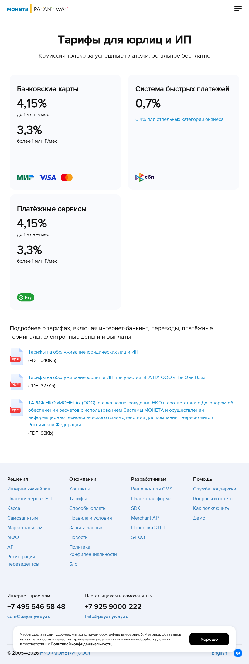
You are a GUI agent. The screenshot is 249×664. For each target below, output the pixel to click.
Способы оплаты (87, 508)
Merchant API (145, 518)
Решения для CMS (151, 489)
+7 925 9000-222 (113, 606)
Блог (74, 564)
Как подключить (211, 508)
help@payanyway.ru (106, 616)
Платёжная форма (151, 499)
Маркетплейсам (25, 528)
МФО (13, 537)
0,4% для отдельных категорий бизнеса (179, 119)
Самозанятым (22, 518)
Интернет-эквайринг (30, 489)
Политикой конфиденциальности (81, 644)
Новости (78, 537)
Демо (199, 518)
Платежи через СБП (29, 499)
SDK (135, 508)
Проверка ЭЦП (148, 528)
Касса (13, 508)
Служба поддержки (214, 489)
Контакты (79, 489)
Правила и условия (90, 518)
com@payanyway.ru (29, 616)
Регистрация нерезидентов (23, 560)
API (11, 547)
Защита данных (86, 528)
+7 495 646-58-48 (36, 606)
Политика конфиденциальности (93, 550)
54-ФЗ (138, 537)
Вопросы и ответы (213, 499)
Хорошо (209, 639)
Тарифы (78, 499)
